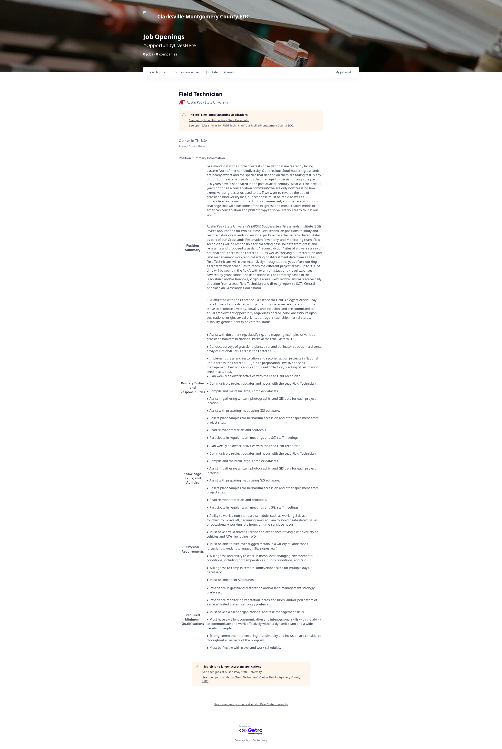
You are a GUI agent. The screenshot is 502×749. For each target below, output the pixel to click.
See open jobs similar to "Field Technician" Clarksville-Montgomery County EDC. (241, 125)
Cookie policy (260, 740)
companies (185, 72)
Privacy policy (242, 740)
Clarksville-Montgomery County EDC (203, 16)
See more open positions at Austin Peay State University (251, 704)
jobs (156, 72)
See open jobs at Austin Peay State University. (219, 120)
